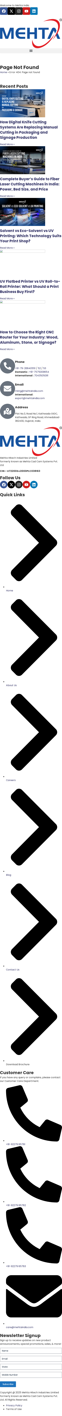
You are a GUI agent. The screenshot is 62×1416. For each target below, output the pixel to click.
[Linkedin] (34, 11)
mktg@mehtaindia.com (29, 391)
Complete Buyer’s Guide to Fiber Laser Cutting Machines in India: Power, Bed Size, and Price (29, 184)
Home (3, 72)
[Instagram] (19, 11)
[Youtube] (26, 11)
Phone (20, 362)
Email (19, 384)
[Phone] (7, 365)
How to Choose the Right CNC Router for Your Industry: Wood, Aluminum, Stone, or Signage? (29, 337)
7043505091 (41, 375)
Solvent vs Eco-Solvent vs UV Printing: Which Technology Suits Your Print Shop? (30, 235)
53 (44, 368)
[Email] (7, 388)
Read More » (7, 144)
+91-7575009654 (39, 372)
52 (39, 368)
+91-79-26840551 (25, 368)
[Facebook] (4, 11)
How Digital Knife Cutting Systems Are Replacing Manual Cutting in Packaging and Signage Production (29, 130)
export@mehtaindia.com (30, 398)
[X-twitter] (11, 11)
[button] (31, 50)
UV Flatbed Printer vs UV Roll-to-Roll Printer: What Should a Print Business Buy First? (30, 286)
